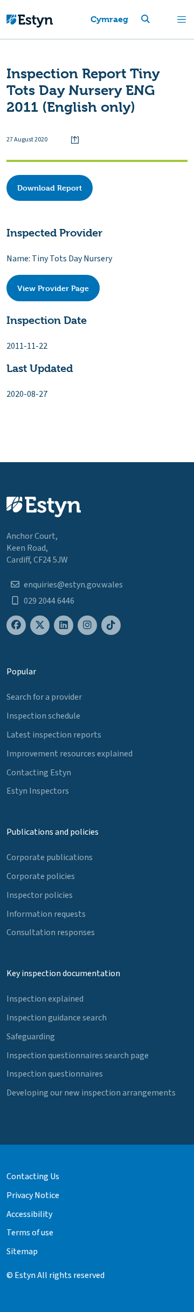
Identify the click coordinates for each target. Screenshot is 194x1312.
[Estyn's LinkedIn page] (63, 625)
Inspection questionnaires (54, 1074)
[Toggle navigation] (182, 19)
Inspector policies (39, 895)
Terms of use (29, 1233)
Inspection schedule (43, 716)
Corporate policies (40, 876)
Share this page (74, 140)
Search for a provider (44, 697)
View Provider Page (53, 288)
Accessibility (29, 1214)
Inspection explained (45, 999)
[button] (158, 19)
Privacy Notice (32, 1195)
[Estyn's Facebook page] (16, 625)
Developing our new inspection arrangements (91, 1093)
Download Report (49, 187)
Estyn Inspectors (37, 791)
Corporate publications (49, 857)
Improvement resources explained (69, 754)
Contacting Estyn (38, 773)
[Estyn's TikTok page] (111, 625)
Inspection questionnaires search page (77, 1055)
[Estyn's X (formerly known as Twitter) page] (40, 625)
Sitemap (22, 1251)
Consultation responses (50, 932)
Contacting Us (32, 1176)
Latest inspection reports (53, 735)
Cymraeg (109, 19)
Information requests (46, 914)
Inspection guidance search (56, 1018)
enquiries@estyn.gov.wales (73, 585)
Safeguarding (30, 1037)
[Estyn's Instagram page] (87, 625)
